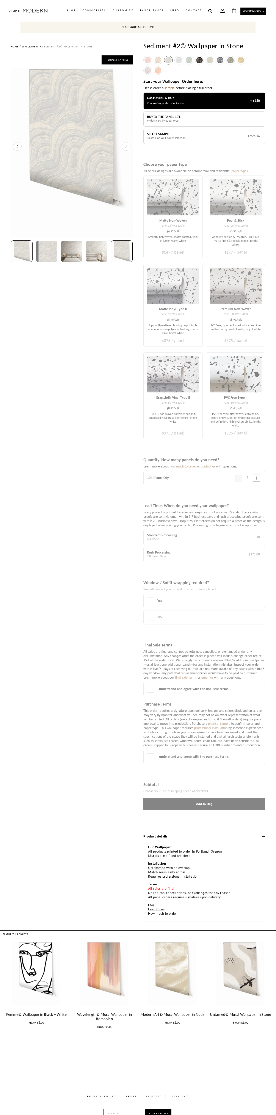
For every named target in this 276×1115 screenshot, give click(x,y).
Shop (71, 10)
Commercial (94, 10)
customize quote (253, 11)
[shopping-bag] (234, 10)
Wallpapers (30, 46)
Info (174, 10)
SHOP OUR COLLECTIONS (138, 27)
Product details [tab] (155, 836)
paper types (152, 10)
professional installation (180, 876)
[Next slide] (126, 146)
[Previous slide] (17, 146)
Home (15, 46)
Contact (194, 10)
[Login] (222, 11)
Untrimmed (156, 868)
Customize (123, 10)
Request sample (117, 60)
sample (170, 88)
